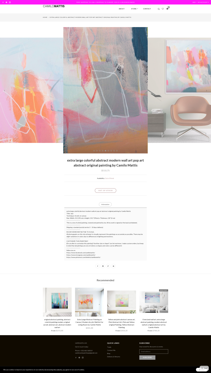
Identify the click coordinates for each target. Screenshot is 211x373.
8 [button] (114, 150)
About (122, 9)
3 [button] (99, 150)
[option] (105, 90)
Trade (109, 347)
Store (133, 9)
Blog (108, 353)
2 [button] (97, 150)
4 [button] (102, 150)
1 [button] (94, 150)
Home (45, 17)
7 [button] (111, 150)
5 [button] (105, 150)
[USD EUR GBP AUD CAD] (194, 2)
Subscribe (147, 357)
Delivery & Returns (113, 357)
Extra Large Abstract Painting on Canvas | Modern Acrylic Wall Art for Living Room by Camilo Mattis (89, 322)
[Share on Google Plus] (108, 266)
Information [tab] (105, 204)
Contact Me (111, 350)
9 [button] (117, 150)
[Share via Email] (113, 266)
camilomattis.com (81, 343)
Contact (147, 9)
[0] (166, 8)
